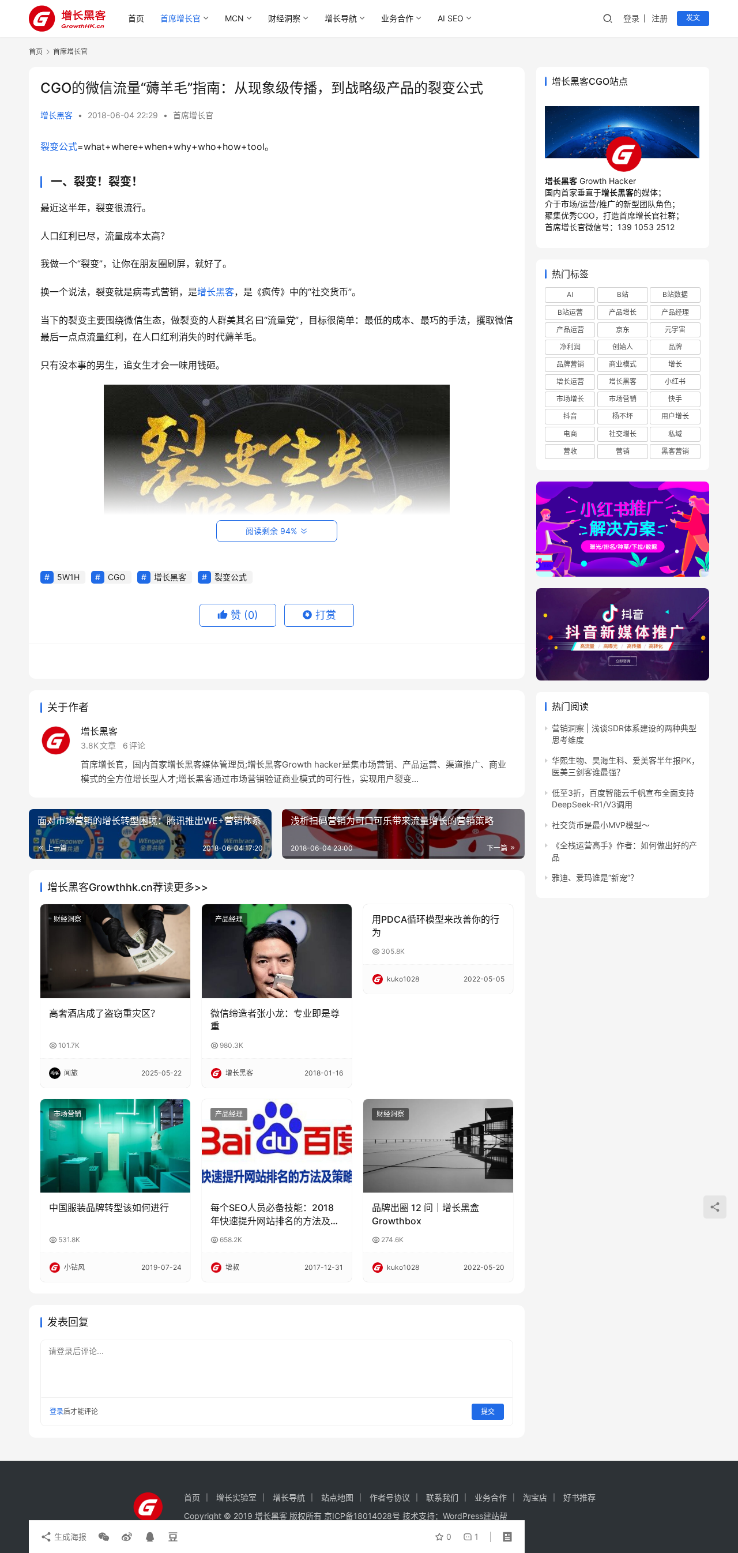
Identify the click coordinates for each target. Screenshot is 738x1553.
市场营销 (67, 1114)
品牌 (675, 347)
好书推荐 (579, 1497)
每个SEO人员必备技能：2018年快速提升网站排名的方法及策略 (275, 1214)
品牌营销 (570, 364)
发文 (693, 17)
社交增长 (623, 434)
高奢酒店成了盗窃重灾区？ (104, 1013)
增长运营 (570, 381)
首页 (136, 18)
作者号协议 (390, 1497)
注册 (660, 18)
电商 (570, 434)
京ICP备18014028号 (362, 1516)
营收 (570, 451)
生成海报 (69, 1536)
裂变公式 (58, 146)
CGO (117, 577)
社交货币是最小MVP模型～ (601, 825)
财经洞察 (284, 18)
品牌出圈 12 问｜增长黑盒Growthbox (425, 1214)
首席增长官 (180, 18)
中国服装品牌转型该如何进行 (109, 1207)
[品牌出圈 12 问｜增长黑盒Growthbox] (438, 1146)
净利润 (570, 347)
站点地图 (337, 1497)
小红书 (675, 381)
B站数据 (675, 294)
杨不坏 (622, 416)
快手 (675, 398)
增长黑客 (56, 115)
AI (570, 294)
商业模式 (623, 364)
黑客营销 (675, 451)
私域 (675, 434)
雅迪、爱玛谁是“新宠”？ (595, 877)
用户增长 (675, 416)
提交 (488, 1411)
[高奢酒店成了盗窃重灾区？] (115, 951)
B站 (622, 294)
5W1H (68, 577)
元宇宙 (675, 329)
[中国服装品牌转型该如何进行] (115, 1146)
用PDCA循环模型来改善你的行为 (435, 925)
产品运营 (570, 329)
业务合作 (397, 18)
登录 (631, 18)
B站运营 (570, 312)
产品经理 (229, 919)
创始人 (622, 347)
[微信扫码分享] (103, 1536)
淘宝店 (535, 1497)
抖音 (570, 416)
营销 (623, 451)
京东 (623, 329)
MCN (234, 18)
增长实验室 (236, 1497)
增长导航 (341, 18)
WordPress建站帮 (475, 1516)
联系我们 (442, 1497)
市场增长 (570, 398)
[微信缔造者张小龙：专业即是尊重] (277, 951)
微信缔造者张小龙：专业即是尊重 (275, 1019)
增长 (675, 364)
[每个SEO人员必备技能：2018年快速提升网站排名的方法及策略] (277, 1146)
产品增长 (623, 312)
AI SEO (451, 18)
